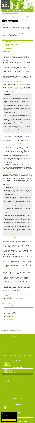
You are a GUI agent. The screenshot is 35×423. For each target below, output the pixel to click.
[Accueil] (7, 10)
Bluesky (5, 348)
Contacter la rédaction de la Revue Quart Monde (11, 339)
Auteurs (5, 378)
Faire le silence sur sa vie (10, 45)
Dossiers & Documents (7, 385)
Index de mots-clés (7, 379)
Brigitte (5, 19)
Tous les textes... (7, 321)
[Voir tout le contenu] (27, 10)
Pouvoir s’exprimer (9, 48)
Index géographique (7, 380)
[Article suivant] (32, 13)
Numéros (20, 10)
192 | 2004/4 (14, 319)
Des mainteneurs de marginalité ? (12, 44)
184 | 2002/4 (14, 313)
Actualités (5, 389)
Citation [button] (10, 21)
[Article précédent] (30, 13)
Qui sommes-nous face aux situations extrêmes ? (13, 318)
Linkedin (5, 349)
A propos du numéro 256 (7, 408)
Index (24, 10)
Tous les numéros (17, 374)
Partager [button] (16, 21)
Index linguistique (6, 381)
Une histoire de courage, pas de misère (13, 42)
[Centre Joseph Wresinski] (10, 357)
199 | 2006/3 (14, 316)
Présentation (14, 10)
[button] (10, 10)
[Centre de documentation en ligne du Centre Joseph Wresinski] (15, 357)
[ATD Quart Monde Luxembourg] (5, 357)
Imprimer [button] (5, 21)
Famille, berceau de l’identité (11, 41)
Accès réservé (25, 421)
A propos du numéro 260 (7, 406)
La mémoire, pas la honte (10, 47)
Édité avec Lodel (20, 421)
